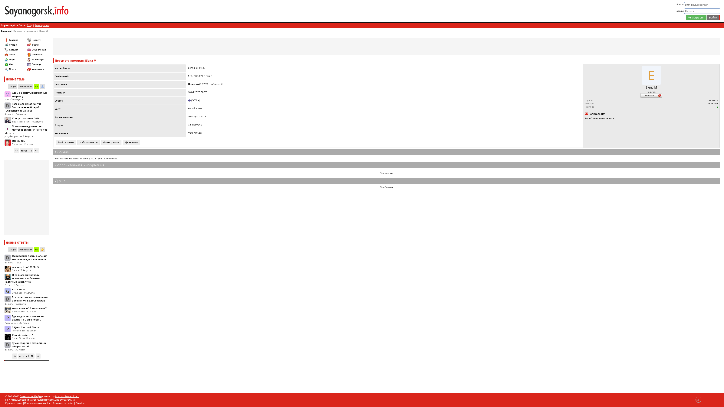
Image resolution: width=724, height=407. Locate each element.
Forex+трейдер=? (22, 335)
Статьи (13, 44)
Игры (12, 59)
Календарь (38, 59)
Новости (36, 39)
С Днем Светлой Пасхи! (26, 327)
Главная (6, 31)
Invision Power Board (67, 396)
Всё (36, 86)
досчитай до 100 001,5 (25, 267)
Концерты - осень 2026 (25, 118)
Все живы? (18, 140)
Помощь (36, 64)
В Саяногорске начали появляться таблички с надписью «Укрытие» (23, 278)
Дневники (37, 54)
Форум (35, 44)
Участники (38, 69)
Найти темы (66, 142)
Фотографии (111, 142)
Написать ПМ (596, 114)
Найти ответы (89, 142)
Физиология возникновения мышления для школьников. (29, 257)
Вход (29, 25)
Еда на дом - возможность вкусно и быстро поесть (28, 317)
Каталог (13, 49)
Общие (12, 86)
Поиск (12, 69)
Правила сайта (13, 403)
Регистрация (696, 17)
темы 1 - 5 (26, 150)
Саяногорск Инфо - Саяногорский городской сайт (122, 11)
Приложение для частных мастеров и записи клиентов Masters (26, 130)
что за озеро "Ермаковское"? (30, 308)
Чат (11, 64)
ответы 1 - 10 (26, 356)
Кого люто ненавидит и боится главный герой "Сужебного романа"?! (23, 107)
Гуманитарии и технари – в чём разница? (29, 344)
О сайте (80, 403)
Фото (12, 54)
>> (36, 150)
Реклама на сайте (63, 403)
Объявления (39, 49)
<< (16, 150)
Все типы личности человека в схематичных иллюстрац (30, 298)
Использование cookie (37, 403)
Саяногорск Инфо (30, 396)
